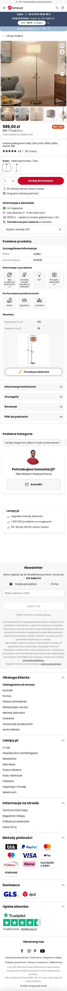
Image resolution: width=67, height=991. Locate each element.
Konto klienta (11, 729)
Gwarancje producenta (18, 724)
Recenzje (11, 406)
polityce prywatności (51, 664)
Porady (21, 787)
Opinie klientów (15, 906)
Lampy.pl (10, 740)
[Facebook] (24, 951)
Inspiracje (9, 787)
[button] (7, 114)
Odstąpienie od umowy (19, 685)
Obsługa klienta (16, 677)
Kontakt (8, 690)
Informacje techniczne (20, 387)
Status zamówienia (15, 701)
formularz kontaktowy (33, 660)
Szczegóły (12, 397)
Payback (8, 781)
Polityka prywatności (16, 821)
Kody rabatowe (12, 775)
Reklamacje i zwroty (15, 707)
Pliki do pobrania (16, 417)
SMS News (9, 764)
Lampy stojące (14, 35)
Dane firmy (10, 827)
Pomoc (7, 696)
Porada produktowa (36, 371)
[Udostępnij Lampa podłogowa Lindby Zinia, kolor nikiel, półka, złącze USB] (62, 51)
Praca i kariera (12, 770)
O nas (6, 747)
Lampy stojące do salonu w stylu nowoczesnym (32, 442)
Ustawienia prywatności (17, 957)
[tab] (33, 703)
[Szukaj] (57, 8)
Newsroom (9, 792)
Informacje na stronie (21, 803)
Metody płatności (14, 713)
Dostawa (8, 718)
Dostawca (11, 885)
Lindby (37, 253)
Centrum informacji (15, 810)
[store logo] (17, 8)
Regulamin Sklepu (14, 816)
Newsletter (10, 759)
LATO (31, 22)
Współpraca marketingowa (20, 753)
